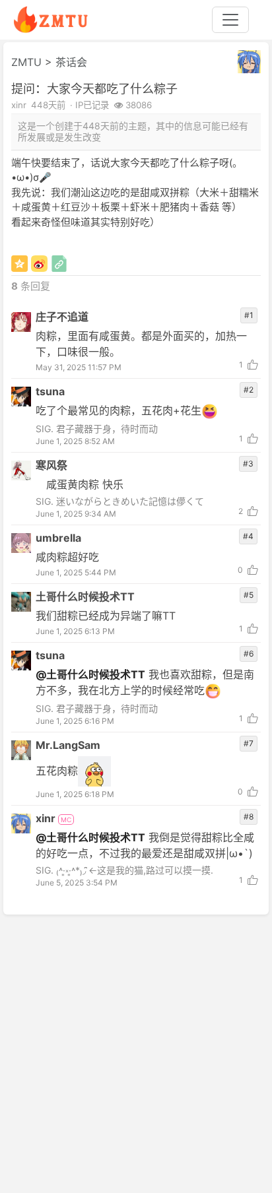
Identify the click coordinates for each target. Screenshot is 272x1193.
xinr (47, 818)
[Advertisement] (136, 1053)
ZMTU (26, 62)
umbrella (58, 537)
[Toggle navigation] (230, 20)
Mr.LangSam (68, 745)
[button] (249, 61)
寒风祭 (51, 465)
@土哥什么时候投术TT (90, 674)
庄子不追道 (62, 316)
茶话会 (71, 62)
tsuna (50, 391)
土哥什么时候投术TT (85, 596)
